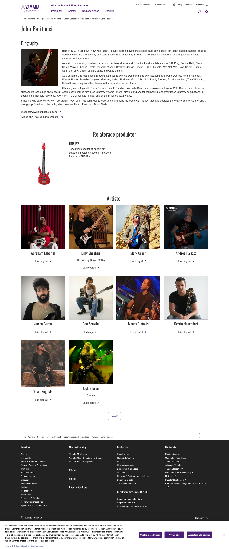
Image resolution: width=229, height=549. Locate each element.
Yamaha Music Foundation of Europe (86, 457)
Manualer (121, 472)
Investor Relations (173, 479)
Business (200, 4)
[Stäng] (224, 534)
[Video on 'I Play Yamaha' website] (40, 117)
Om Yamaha (170, 447)
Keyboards (26, 457)
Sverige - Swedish (184, 4)
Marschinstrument (29, 483)
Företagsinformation (174, 454)
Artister (72, 11)
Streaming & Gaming (30, 498)
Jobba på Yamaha (173, 465)
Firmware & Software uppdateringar (133, 476)
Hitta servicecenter (125, 465)
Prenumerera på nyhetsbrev (129, 498)
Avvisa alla (174, 534)
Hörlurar (24, 487)
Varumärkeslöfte (172, 461)
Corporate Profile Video (175, 457)
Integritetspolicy (22, 545)
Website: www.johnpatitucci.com (39, 112)
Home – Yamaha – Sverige (32, 18)
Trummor (25, 468)
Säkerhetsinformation (126, 483)
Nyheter (72, 470)
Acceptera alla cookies (199, 534)
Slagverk (25, 479)
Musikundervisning (77, 447)
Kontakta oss (123, 454)
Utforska (109, 11)
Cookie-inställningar (150, 534)
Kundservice (160, 4)
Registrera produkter (126, 502)
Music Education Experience (82, 461)
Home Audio (26, 494)
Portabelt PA (26, 490)
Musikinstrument (54, 18)
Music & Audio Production (33, 461)
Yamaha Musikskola (78, 454)
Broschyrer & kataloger (127, 468)
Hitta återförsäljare (143, 4)
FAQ (119, 461)
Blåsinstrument (28, 472)
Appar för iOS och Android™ (34, 505)
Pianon (24, 454)
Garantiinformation (125, 457)
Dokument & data (125, 479)
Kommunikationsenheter (32, 501)
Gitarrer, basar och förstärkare (76, 18)
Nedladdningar (90, 11)
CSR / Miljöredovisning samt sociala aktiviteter (186, 483)
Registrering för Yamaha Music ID (132, 492)
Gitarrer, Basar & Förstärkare (68, 5)
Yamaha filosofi (172, 468)
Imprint (9, 545)
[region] (114, 535)
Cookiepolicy (37, 545)
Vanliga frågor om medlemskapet (132, 506)
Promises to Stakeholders (177, 472)
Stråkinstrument (28, 476)
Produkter (56, 11)
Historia (168, 476)
